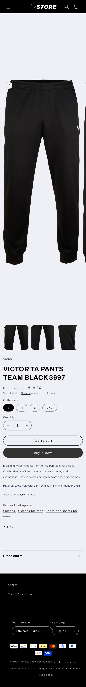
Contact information (68, 668)
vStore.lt (26, 661)
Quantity (9, 417)
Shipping (26, 393)
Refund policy (45, 674)
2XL (50, 407)
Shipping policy (42, 668)
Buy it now (43, 453)
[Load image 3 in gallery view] (69, 337)
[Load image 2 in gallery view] (43, 337)
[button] (8, 6)
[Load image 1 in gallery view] (16, 337)
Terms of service (19, 668)
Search (13, 584)
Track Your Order (20, 594)
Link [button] (10, 527)
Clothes (9, 511)
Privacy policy (67, 662)
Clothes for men (30, 511)
